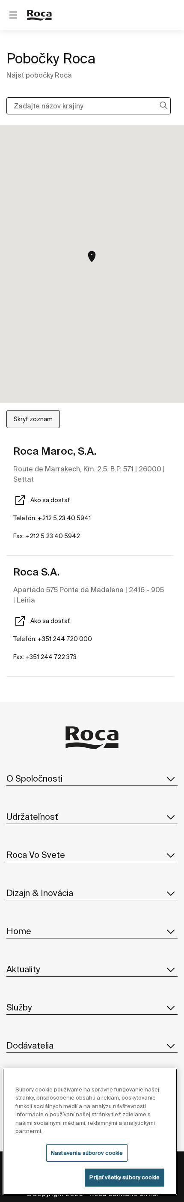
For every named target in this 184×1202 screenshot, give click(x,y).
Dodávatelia (29, 1045)
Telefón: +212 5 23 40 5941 (52, 518)
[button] (92, 256)
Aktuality (23, 969)
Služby (19, 1007)
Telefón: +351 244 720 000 (52, 638)
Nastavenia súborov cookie (87, 1153)
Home (18, 931)
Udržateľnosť (32, 816)
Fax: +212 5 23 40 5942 (46, 536)
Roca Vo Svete (35, 855)
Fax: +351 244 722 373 (45, 656)
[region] (90, 1131)
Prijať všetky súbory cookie (124, 1177)
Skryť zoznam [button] (33, 419)
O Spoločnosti (34, 778)
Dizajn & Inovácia (39, 893)
